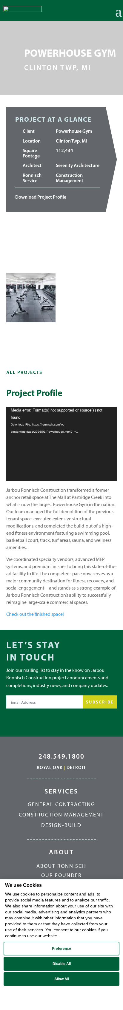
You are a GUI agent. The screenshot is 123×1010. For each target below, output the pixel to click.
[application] (61, 444)
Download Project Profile (40, 197)
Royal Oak (50, 767)
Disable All (62, 964)
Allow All (61, 979)
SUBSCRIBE (100, 702)
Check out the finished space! (35, 614)
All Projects (24, 372)
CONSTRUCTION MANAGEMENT (61, 814)
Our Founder (61, 875)
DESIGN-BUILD (61, 825)
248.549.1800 (61, 756)
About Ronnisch (61, 866)
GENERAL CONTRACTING (61, 804)
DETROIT (76, 767)
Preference (61, 948)
